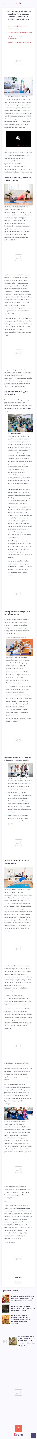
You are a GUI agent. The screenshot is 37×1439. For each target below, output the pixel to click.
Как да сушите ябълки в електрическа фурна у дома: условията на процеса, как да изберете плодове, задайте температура (20, 1319)
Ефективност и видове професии (20, 32)
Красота (18, 1282)
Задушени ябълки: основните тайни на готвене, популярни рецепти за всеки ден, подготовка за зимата (22, 1298)
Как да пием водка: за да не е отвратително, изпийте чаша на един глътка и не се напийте (23, 1308)
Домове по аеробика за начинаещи (20, 42)
